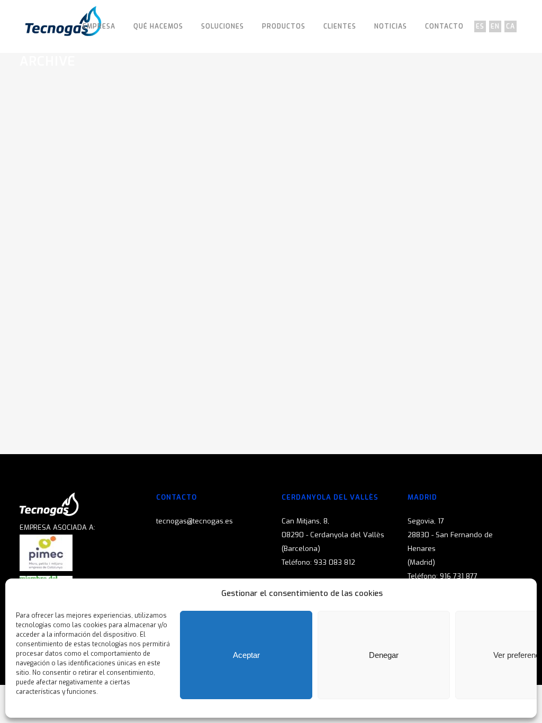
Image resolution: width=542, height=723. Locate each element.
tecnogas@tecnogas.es (194, 521)
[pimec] (46, 568)
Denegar (384, 654)
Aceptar (246, 654)
